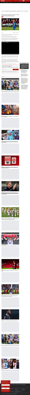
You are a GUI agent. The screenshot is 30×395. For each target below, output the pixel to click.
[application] (10, 48)
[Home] (1, 2)
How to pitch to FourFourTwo (11, 391)
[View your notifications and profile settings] (27, 0)
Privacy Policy (8, 390)
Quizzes (21, 2)
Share (2, 32)
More (25, 2)
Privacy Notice (3, 71)
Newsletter (11, 2)
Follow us (15, 32)
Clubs (23, 2)
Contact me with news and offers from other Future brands (5, 386)
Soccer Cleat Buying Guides (6, 2)
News (13, 2)
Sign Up (6, 388)
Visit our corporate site (23, 384)
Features (18, 2)
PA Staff (3, 76)
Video (15, 2)
